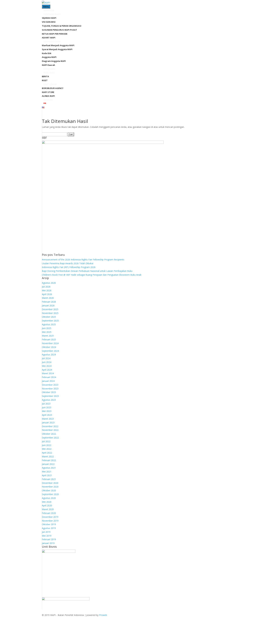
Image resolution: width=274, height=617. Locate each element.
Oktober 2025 (49, 316)
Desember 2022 (50, 426)
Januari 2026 (48, 305)
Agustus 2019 (49, 528)
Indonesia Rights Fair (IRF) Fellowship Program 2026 (68, 267)
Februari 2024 (49, 377)
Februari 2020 (49, 513)
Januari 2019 (48, 543)
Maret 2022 (48, 456)
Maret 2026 (48, 297)
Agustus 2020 (49, 497)
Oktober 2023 (49, 392)
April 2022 (47, 452)
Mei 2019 (46, 535)
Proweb (103, 615)
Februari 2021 (49, 479)
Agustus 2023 (49, 399)
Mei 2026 (46, 290)
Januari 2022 (48, 464)
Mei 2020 (46, 501)
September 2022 (50, 437)
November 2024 (50, 343)
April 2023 (47, 414)
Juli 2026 (46, 286)
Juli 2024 (46, 358)
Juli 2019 (46, 531)
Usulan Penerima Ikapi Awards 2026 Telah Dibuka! (67, 263)
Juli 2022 (46, 441)
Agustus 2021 (49, 467)
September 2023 (50, 396)
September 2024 (50, 350)
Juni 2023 (46, 407)
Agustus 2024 (49, 354)
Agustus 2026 (49, 282)
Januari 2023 (48, 422)
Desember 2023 (50, 384)
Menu (46, 6)
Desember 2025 (50, 309)
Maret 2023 (48, 418)
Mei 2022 (46, 448)
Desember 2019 (50, 516)
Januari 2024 (48, 380)
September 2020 (50, 494)
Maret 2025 (48, 335)
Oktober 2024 (49, 347)
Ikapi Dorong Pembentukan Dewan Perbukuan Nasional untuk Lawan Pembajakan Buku (87, 270)
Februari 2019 (49, 539)
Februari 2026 (49, 301)
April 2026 (47, 294)
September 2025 (50, 320)
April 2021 (47, 475)
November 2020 (50, 486)
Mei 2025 (46, 331)
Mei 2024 (46, 365)
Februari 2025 (49, 339)
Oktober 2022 (49, 433)
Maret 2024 (48, 373)
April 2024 (47, 369)
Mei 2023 (46, 411)
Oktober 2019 (49, 524)
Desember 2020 (50, 482)
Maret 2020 (48, 509)
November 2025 (50, 313)
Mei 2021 (46, 471)
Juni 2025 (46, 328)
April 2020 (47, 505)
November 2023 (50, 388)
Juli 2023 (46, 403)
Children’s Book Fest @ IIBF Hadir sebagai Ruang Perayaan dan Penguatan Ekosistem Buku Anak (91, 274)
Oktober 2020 (49, 490)
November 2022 (50, 429)
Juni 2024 (46, 362)
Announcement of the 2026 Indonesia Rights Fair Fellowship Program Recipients (83, 259)
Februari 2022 (49, 460)
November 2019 (50, 520)
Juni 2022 (46, 445)
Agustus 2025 (49, 324)
